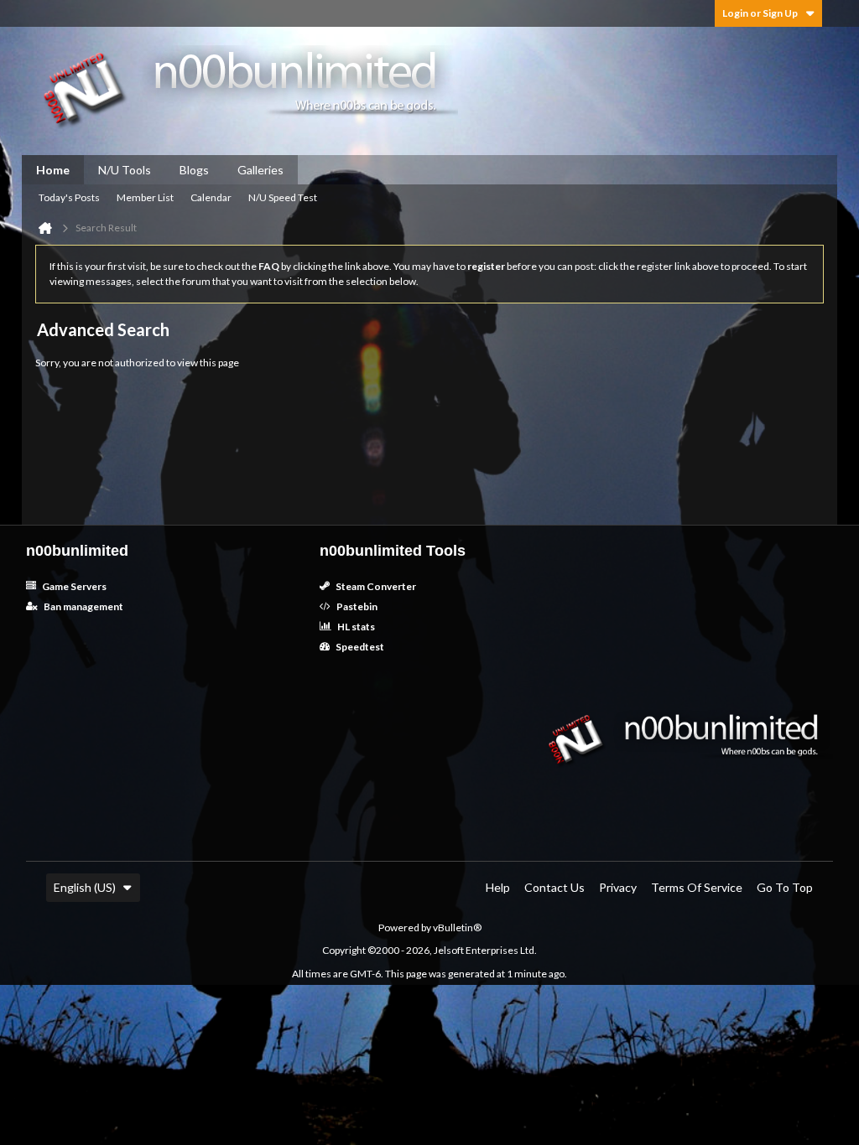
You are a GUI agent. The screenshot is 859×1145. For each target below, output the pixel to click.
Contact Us (554, 887)
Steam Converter (375, 586)
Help (498, 887)
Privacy (618, 887)
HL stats (355, 626)
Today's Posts (69, 197)
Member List (145, 197)
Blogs (194, 170)
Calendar (211, 197)
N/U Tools (124, 170)
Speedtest (359, 646)
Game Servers (73, 586)
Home (53, 170)
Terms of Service (696, 887)
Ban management (82, 606)
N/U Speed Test (282, 197)
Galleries (260, 170)
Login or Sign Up (760, 13)
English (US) (85, 887)
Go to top (785, 887)
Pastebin (356, 606)
